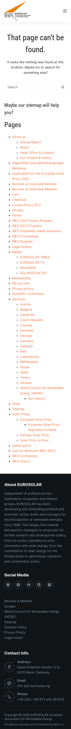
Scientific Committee (28, 294)
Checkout (19, 200)
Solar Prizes (21, 414)
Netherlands (29, 362)
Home (16, 215)
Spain (24, 372)
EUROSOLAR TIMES (35, 257)
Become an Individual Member (34, 189)
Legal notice (13, 638)
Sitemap (18, 409)
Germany (27, 341)
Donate (17, 210)
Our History (36, 398)
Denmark (27, 330)
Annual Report (30, 142)
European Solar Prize (35, 419)
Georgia (26, 336)
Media (16, 252)
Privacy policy (22, 289)
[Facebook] (29, 585)
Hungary (26, 346)
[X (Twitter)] (18, 585)
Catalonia (27, 315)
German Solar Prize (34, 435)
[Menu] (65, 11)
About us (19, 137)
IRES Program (22, 241)
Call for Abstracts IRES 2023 (33, 451)
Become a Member (18, 601)
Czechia (26, 325)
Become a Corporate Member (34, 184)
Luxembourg (29, 357)
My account (21, 283)
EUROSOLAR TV (32, 262)
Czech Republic (31, 320)
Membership (21, 278)
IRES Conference (24, 456)
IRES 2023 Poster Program (32, 221)
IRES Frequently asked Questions (36, 231)
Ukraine (26, 383)
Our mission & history (36, 158)
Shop (16, 404)
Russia (25, 367)
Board (24, 147)
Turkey (25, 377)
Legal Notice (21, 247)
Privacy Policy (14, 632)
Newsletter (28, 268)
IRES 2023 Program (27, 226)
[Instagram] (8, 585)
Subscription (21, 446)
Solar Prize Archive (34, 440)
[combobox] (32, 87)
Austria (25, 304)
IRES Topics (21, 461)
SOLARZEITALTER (33, 273)
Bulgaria (26, 309)
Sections (18, 299)
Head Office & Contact (37, 153)
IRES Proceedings (25, 236)
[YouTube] (49, 585)
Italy (23, 351)
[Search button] (62, 87)
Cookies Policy (15, 627)
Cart (15, 194)
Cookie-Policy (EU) (26, 205)
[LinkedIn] (39, 585)
